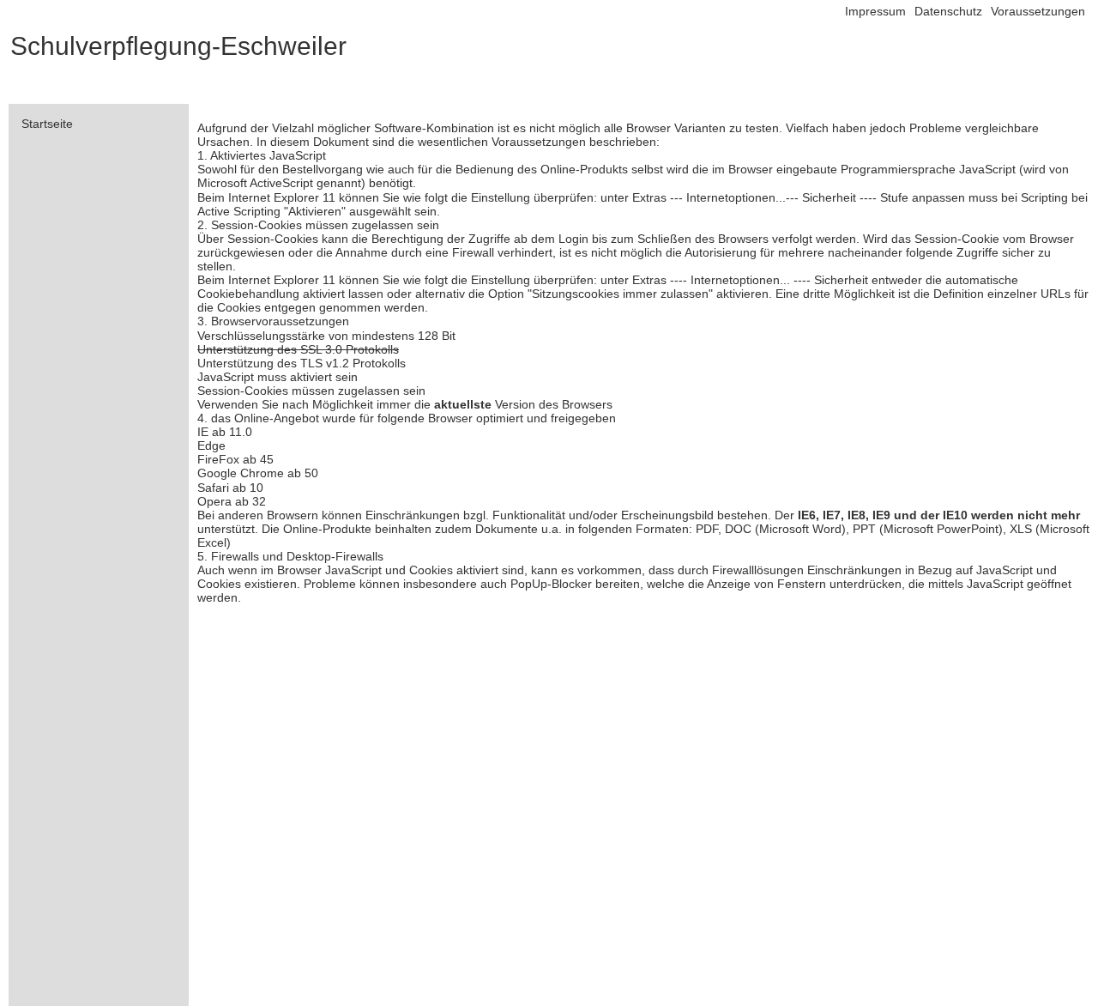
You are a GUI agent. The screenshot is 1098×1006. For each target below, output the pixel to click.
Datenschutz (948, 11)
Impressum (875, 11)
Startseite (47, 123)
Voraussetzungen (1038, 11)
